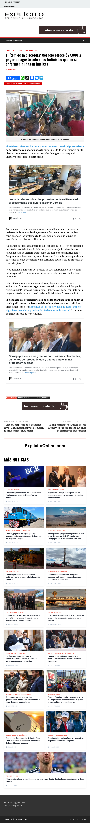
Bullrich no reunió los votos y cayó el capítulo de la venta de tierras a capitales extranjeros (64, 658)
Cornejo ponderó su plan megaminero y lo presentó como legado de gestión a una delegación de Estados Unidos (23, 617)
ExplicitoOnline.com (45, 445)
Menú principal (14, 41)
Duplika (83, 819)
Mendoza (45, 397)
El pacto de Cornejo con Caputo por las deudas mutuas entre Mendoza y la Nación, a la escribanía (65, 495)
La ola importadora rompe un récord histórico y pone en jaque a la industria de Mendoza (23, 577)
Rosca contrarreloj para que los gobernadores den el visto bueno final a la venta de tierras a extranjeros (23, 699)
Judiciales (36, 397)
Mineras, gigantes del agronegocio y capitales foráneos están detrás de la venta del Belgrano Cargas (23, 536)
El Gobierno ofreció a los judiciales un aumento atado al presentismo (45, 146)
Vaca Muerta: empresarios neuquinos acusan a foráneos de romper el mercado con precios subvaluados (64, 577)
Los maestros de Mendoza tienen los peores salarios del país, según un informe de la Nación (66, 617)
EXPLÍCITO (23, 819)
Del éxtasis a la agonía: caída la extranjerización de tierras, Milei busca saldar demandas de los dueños (21, 658)
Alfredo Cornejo (24, 397)
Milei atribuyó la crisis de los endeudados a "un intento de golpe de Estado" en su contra (23, 495)
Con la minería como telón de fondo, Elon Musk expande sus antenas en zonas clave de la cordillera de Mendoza (23, 740)
